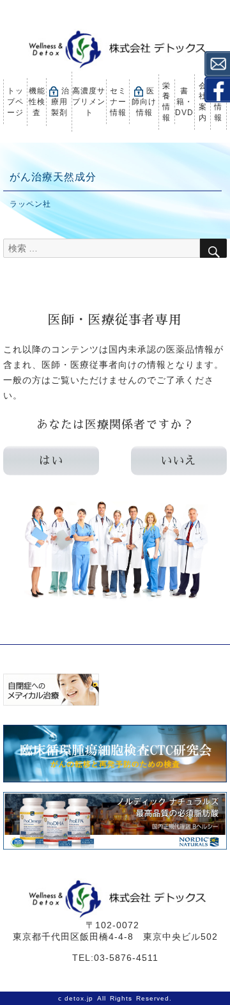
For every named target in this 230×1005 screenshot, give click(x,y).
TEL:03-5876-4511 (115, 958)
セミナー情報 (118, 101)
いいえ (178, 460)
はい (51, 460)
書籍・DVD (184, 101)
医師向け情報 (144, 101)
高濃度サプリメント (88, 101)
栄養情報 (166, 101)
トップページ (15, 101)
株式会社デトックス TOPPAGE (115, 49)
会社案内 (203, 101)
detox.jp (79, 998)
